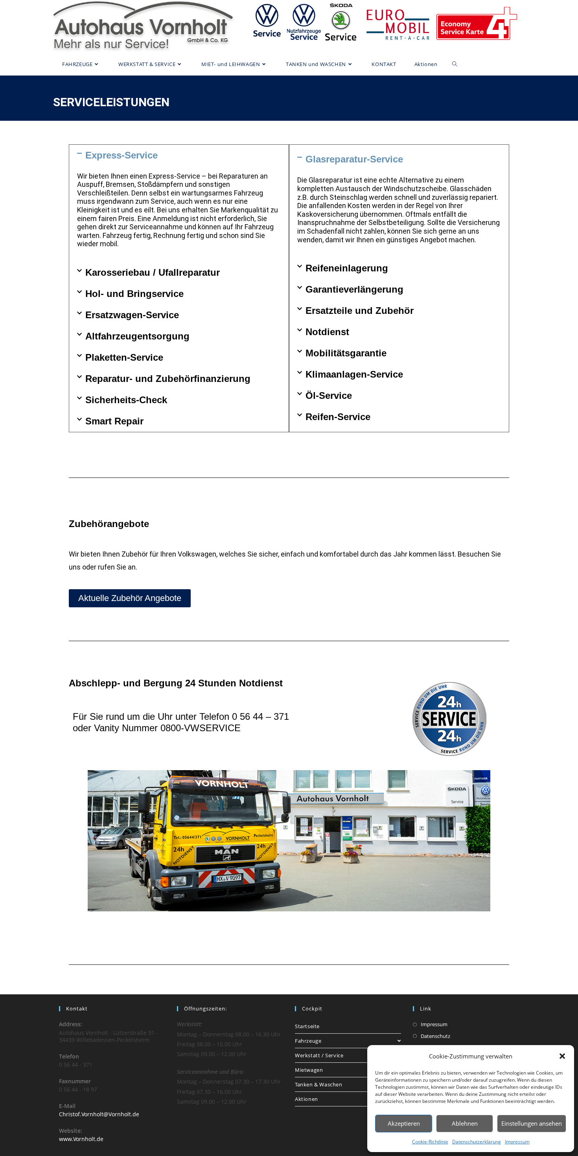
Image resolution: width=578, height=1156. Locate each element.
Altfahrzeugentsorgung (137, 336)
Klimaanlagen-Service (354, 374)
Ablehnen (465, 1123)
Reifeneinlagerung (347, 268)
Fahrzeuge (308, 1040)
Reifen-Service (338, 416)
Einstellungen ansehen (531, 1123)
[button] (562, 1056)
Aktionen (306, 1099)
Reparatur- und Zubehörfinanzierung (167, 378)
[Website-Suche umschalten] (454, 64)
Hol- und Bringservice (134, 293)
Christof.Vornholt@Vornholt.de (99, 1114)
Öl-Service (329, 395)
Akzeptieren (404, 1123)
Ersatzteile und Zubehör (360, 310)
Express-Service (121, 155)
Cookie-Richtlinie (430, 1141)
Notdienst (327, 331)
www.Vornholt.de (81, 1139)
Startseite (307, 1026)
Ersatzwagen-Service (132, 315)
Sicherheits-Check (126, 400)
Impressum (517, 1141)
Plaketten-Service (124, 357)
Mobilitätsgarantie (346, 353)
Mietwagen (309, 1069)
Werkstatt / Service (319, 1055)
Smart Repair (114, 421)
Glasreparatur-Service (354, 159)
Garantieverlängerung (354, 289)
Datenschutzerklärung (476, 1141)
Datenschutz (435, 1036)
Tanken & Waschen (318, 1084)
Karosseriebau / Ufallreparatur (152, 272)
